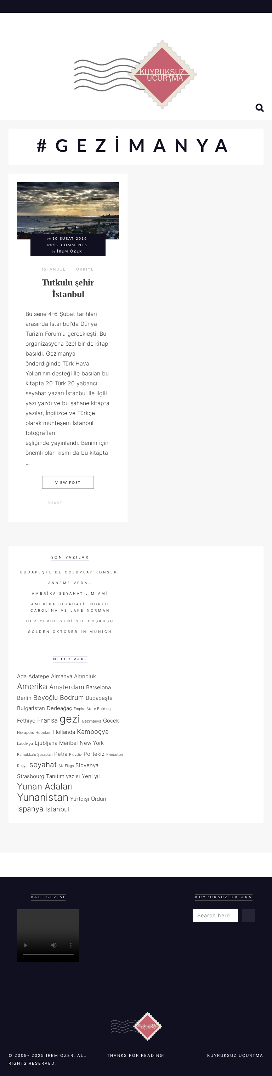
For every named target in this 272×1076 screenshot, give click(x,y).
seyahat (43, 764)
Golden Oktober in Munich (70, 632)
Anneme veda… (70, 583)
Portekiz (94, 754)
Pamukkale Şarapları (34, 754)
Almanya (61, 676)
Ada (22, 676)
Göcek (111, 720)
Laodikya (25, 743)
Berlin (24, 698)
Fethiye (26, 720)
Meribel (68, 743)
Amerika (32, 686)
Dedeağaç (59, 708)
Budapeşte (99, 698)
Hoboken (43, 732)
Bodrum (72, 697)
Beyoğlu (45, 697)
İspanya (30, 808)
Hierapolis (25, 732)
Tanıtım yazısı (63, 776)
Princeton (114, 754)
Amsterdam (66, 687)
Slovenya (86, 765)
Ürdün (98, 798)
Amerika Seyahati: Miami (70, 593)
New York (92, 743)
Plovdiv (75, 754)
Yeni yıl (91, 776)
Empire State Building (92, 709)
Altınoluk (85, 676)
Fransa (47, 720)
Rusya (22, 766)
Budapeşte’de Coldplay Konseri (70, 572)
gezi (70, 719)
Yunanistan (42, 797)
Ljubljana (46, 743)
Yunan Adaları (45, 786)
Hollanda (64, 732)
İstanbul (54, 269)
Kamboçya (93, 731)
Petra (60, 754)
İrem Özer (69, 251)
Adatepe (38, 676)
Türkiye (83, 269)
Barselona (98, 687)
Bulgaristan (31, 708)
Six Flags (66, 766)
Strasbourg (30, 776)
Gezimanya (91, 721)
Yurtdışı (79, 798)
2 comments (71, 245)
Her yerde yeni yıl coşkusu (70, 621)
